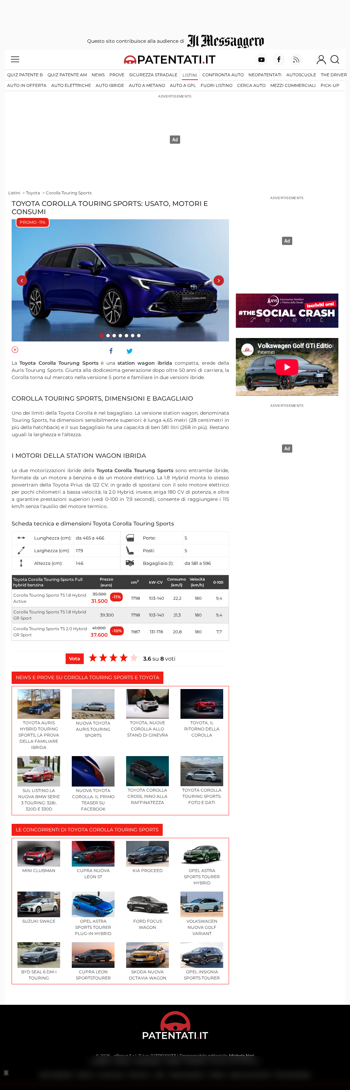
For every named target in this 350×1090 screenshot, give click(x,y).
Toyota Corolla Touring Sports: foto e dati (201, 796)
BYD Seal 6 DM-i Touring (39, 975)
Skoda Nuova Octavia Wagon (147, 975)
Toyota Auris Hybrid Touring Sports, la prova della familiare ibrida (38, 735)
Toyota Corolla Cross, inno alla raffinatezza (147, 796)
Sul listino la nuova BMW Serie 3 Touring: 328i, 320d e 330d (39, 800)
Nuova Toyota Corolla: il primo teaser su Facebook (93, 800)
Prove (116, 74)
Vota (74, 659)
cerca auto (251, 85)
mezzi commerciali (293, 85)
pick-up (330, 85)
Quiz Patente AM (67, 74)
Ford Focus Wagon (147, 924)
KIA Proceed (148, 870)
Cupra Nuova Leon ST (93, 873)
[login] (321, 59)
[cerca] (337, 59)
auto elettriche (71, 85)
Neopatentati (265, 74)
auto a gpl (183, 85)
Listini (190, 75)
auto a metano (147, 85)
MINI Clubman (38, 870)
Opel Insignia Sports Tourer (202, 975)
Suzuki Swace (38, 921)
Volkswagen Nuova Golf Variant (202, 927)
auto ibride (110, 85)
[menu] (15, 59)
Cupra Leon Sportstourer (93, 975)
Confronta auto (223, 74)
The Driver (334, 74)
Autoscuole (301, 74)
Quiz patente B (25, 74)
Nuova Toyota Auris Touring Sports (93, 729)
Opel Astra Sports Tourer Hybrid (202, 876)
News (98, 74)
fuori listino (216, 85)
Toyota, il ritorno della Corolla (201, 729)
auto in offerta (26, 85)
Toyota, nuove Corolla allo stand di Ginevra (147, 729)
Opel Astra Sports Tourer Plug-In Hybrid (93, 927)
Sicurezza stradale (153, 74)
